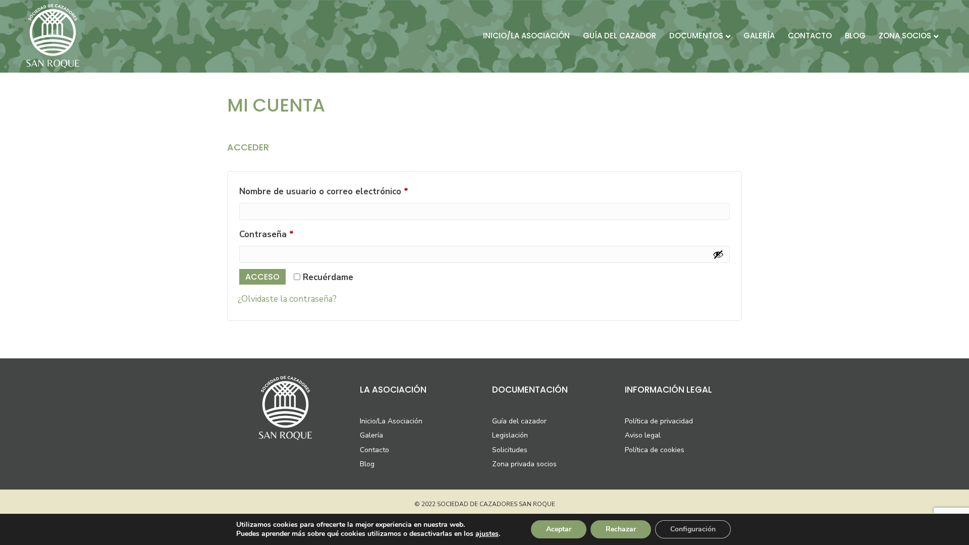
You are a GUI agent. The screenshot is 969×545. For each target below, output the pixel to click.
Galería (759, 35)
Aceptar (558, 529)
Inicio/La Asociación (391, 421)
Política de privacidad (659, 421)
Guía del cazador (619, 35)
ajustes (487, 533)
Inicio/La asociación (526, 35)
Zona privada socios (524, 464)
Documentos (696, 35)
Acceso (262, 277)
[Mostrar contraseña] (718, 254)
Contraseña (289, 234)
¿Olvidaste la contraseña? (287, 299)
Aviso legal (643, 435)
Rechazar (621, 529)
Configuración (693, 529)
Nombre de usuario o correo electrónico (346, 191)
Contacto (810, 35)
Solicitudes (509, 450)
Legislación (510, 435)
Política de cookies (654, 450)
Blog (855, 35)
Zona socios (905, 35)
